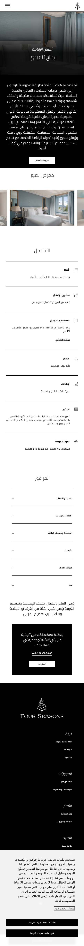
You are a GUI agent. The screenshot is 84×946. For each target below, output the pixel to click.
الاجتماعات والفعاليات (62, 789)
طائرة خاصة (67, 846)
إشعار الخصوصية (64, 908)
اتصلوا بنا (42, 664)
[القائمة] (7, 5)
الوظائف (68, 749)
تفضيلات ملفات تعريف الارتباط (42, 922)
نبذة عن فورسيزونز (63, 742)
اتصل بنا (68, 757)
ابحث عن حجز (66, 782)
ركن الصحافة (66, 814)
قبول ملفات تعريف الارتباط (42, 933)
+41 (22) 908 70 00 (42, 653)
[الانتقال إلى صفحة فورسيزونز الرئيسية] (77, 6)
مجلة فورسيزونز (65, 821)
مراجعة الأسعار (42, 160)
